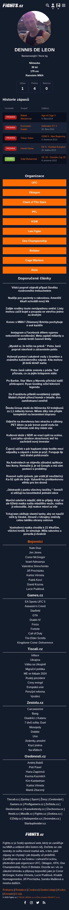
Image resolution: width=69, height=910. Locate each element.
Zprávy (25, 799)
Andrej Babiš (35, 762)
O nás (18, 893)
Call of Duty (35, 633)
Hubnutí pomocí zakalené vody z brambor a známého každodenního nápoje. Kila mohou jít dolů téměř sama (34, 359)
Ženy (44, 799)
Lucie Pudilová (35, 589)
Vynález (35, 696)
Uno (35, 736)
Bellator (35, 250)
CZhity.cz (16, 818)
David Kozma (35, 584)
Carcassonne (35, 709)
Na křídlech (35, 750)
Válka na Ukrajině (35, 664)
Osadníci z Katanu (35, 718)
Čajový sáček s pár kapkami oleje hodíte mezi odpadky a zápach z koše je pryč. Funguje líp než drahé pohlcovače (34, 452)
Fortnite (35, 629)
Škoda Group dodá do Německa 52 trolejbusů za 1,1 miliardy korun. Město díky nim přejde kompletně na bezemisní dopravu (34, 411)
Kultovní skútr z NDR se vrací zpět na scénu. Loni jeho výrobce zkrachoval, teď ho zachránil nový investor (34, 438)
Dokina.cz (54, 813)
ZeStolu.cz (52, 804)
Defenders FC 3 (49, 126)
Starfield (35, 610)
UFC (34, 182)
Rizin (34, 270)
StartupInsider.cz (35, 823)
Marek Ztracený (35, 790)
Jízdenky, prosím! (35, 740)
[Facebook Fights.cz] (24, 902)
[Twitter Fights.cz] (37, 902)
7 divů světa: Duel (35, 722)
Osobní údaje (48, 889)
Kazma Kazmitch (35, 776)
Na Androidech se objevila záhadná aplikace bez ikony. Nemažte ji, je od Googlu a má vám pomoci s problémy (34, 465)
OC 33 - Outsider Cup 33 (53, 157)
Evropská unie (35, 687)
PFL (34, 211)
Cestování (55, 799)
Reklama (8, 889)
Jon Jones (35, 552)
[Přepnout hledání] (47, 5)
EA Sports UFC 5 (35, 601)
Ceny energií (35, 682)
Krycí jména (35, 745)
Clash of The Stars (34, 202)
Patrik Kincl (35, 580)
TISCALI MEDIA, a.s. (26, 897)
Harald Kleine (27, 148)
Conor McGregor (35, 557)
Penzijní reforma (35, 691)
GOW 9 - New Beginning (53, 136)
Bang (35, 713)
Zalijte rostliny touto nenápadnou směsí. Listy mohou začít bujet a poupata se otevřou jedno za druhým (35, 311)
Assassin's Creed (35, 606)
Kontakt (9, 893)
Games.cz (16, 804)
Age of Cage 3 (48, 115)
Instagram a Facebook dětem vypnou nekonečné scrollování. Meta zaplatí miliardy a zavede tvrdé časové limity (35, 335)
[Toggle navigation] (63, 5)
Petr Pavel (35, 767)
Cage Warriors (34, 260)
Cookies (33, 889)
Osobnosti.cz (14, 809)
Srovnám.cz (51, 818)
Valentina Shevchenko (35, 566)
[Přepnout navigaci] (53, 5)
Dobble (35, 731)
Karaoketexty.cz (34, 809)
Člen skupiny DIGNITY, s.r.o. (48, 897)
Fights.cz (40, 813)
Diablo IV (35, 619)
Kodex (62, 889)
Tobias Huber (27, 138)
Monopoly (35, 727)
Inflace (35, 655)
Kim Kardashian (35, 780)
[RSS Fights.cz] (44, 902)
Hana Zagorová (35, 771)
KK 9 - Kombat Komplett (53, 147)
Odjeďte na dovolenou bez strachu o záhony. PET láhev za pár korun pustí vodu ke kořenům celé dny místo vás (34, 424)
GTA (35, 615)
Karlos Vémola (35, 575)
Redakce (20, 889)
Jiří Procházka (35, 570)
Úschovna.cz (55, 809)
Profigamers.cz (34, 804)
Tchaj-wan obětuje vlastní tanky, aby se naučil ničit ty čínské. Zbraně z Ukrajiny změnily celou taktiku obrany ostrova (34, 517)
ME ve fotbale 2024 (35, 673)
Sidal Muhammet (29, 159)
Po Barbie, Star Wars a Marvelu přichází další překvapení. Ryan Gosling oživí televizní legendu (34, 384)
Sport (35, 799)
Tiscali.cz (13, 799)
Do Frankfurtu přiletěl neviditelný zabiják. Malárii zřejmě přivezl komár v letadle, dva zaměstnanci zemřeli (34, 397)
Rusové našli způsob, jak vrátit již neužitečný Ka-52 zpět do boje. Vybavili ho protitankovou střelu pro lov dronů (34, 479)
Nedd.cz (13, 813)
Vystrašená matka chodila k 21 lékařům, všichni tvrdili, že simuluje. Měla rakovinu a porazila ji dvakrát (34, 530)
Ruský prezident (35, 678)
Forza (35, 624)
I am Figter (34, 231)
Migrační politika (35, 669)
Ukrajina (35, 659)
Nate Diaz (35, 548)
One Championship (34, 241)
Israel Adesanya (35, 561)
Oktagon (34, 192)
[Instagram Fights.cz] (31, 902)
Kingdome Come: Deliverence (35, 642)
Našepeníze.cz (33, 818)
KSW (34, 221)
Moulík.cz (27, 813)
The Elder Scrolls (35, 638)
